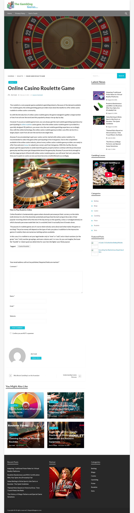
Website (13, 316)
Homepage (11, 76)
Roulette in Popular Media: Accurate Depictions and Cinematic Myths (62, 409)
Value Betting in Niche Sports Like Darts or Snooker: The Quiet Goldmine (114, 120)
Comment (13, 266)
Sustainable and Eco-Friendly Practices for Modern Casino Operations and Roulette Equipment (63, 436)
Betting (96, 201)
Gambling (97, 216)
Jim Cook (14, 95)
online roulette (26, 124)
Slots (95, 230)
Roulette (20, 76)
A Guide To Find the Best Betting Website (111, 242)
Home (10, 13)
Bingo (95, 206)
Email (12, 306)
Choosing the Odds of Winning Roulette (24, 440)
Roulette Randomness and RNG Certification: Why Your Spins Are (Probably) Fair (114, 107)
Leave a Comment (38, 95)
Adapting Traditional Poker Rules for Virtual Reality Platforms (114, 94)
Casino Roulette (23, 246)
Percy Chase (53, 416)
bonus (26, 145)
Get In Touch (33, 13)
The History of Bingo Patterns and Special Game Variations (113, 144)
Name (12, 296)
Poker (96, 220)
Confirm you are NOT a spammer (23, 333)
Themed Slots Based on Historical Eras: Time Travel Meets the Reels (114, 133)
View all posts (36, 358)
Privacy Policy (20, 13)
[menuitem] (10, 13)
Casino (96, 211)
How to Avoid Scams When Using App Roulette (25, 411)
